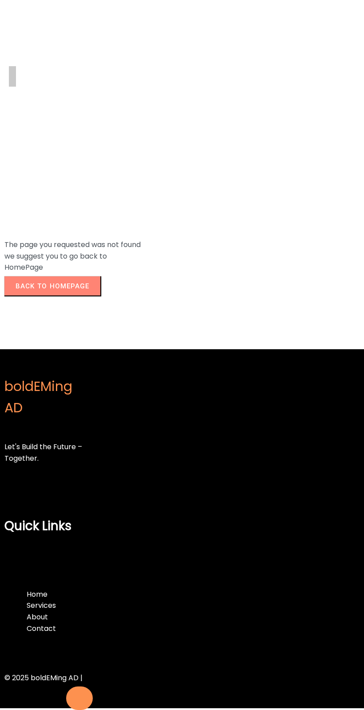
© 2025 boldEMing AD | (43, 678)
